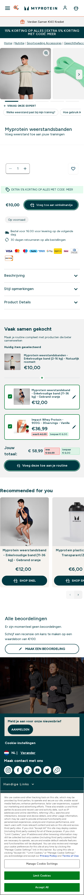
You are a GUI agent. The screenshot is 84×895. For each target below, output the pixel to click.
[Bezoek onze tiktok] (28, 770)
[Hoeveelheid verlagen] (10, 169)
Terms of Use (70, 855)
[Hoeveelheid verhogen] (25, 169)
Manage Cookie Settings (42, 863)
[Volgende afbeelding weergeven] (79, 74)
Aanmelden (20, 729)
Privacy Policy (48, 855)
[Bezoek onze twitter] (47, 770)
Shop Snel (28, 580)
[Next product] (78, 595)
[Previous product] (70, 595)
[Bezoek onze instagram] (8, 770)
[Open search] (16, 8)
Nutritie (19, 43)
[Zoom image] (46, 53)
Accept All (42, 887)
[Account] (65, 8)
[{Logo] (40, 8)
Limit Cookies (42, 875)
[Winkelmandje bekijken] (76, 8)
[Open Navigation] (7, 8)
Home (8, 43)
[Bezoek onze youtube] (37, 770)
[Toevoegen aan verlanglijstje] (73, 169)
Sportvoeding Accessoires (44, 43)
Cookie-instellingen (20, 743)
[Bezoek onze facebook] (18, 770)
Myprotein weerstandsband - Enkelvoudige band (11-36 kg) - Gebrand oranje (24, 555)
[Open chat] (57, 770)
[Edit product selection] (74, 397)
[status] (18, 169)
